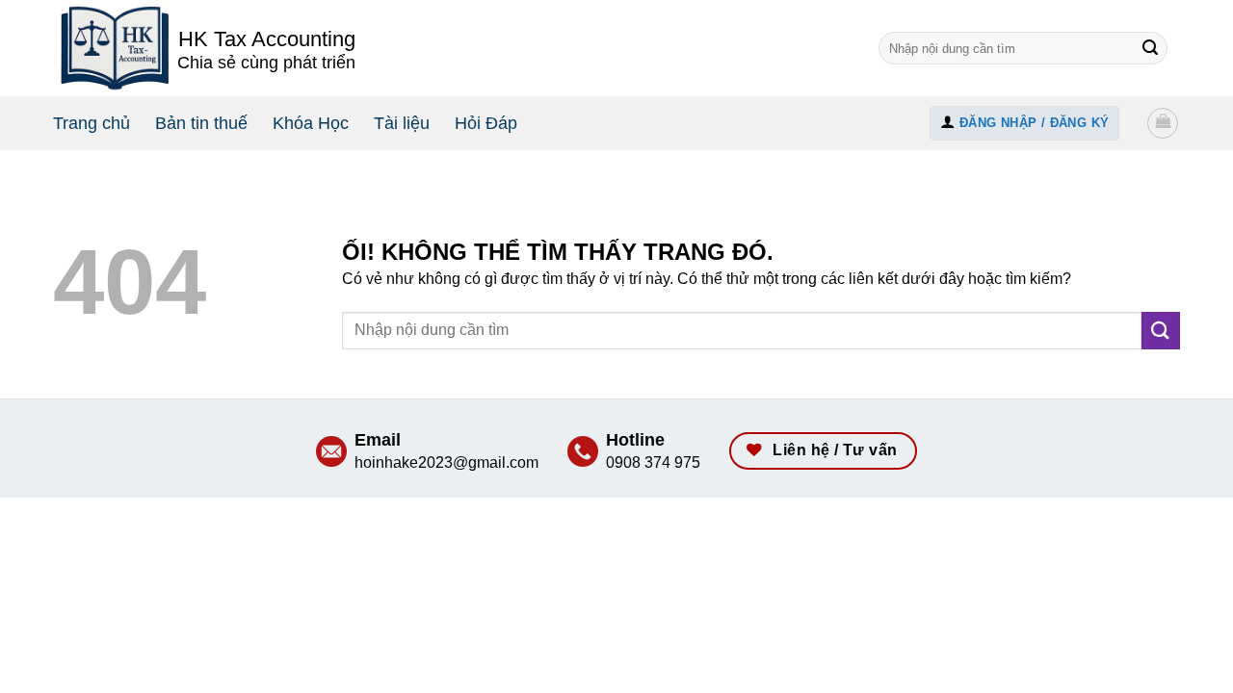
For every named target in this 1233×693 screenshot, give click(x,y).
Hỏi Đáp (486, 123)
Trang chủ (91, 123)
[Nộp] (1150, 48)
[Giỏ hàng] (1162, 123)
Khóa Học (311, 123)
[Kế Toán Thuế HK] (115, 48)
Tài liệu (402, 123)
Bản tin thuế (201, 123)
